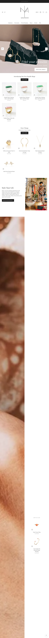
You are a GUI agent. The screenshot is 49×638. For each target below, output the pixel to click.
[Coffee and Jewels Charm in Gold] (9, 143)
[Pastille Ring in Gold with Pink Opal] (9, 110)
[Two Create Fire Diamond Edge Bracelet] (37, 541)
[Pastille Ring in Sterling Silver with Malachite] (9, 89)
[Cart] (46, 12)
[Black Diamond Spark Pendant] (40, 143)
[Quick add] (3, 95)
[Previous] (2, 48)
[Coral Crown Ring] (37, 525)
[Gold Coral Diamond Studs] (9, 163)
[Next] (46, 48)
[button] (43, 12)
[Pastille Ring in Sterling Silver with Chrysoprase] (40, 89)
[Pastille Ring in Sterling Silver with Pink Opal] (24, 89)
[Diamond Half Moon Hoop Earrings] (24, 143)
